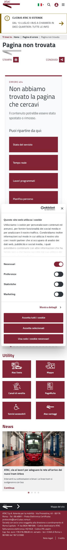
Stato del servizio (22, 144)
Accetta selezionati (33, 328)
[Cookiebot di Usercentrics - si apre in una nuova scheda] (41, 208)
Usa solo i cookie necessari (33, 338)
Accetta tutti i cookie (33, 317)
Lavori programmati (24, 181)
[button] (41, 4)
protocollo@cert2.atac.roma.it (16, 519)
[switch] (58, 274)
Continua (9, 488)
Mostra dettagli (48, 307)
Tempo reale (20, 163)
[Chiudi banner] (62, 208)
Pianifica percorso (23, 199)
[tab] (11, 346)
